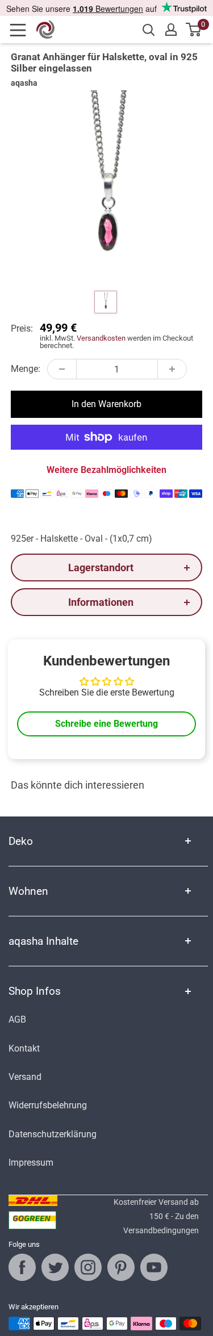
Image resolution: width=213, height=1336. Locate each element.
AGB (17, 1019)
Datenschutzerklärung (53, 1134)
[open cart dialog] (194, 29)
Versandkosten (101, 338)
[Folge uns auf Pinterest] (121, 1267)
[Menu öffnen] (21, 30)
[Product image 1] (105, 302)
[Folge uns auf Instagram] (88, 1267)
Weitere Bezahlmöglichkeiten (106, 469)
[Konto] (171, 29)
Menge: (25, 368)
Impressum (31, 1162)
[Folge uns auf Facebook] (22, 1267)
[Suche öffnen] (149, 30)
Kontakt (24, 1048)
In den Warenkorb (106, 404)
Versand (25, 1076)
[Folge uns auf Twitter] (55, 1267)
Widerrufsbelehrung (48, 1105)
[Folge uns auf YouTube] (154, 1267)
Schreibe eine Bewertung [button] (106, 723)
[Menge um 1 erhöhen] (172, 369)
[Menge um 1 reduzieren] (62, 369)
